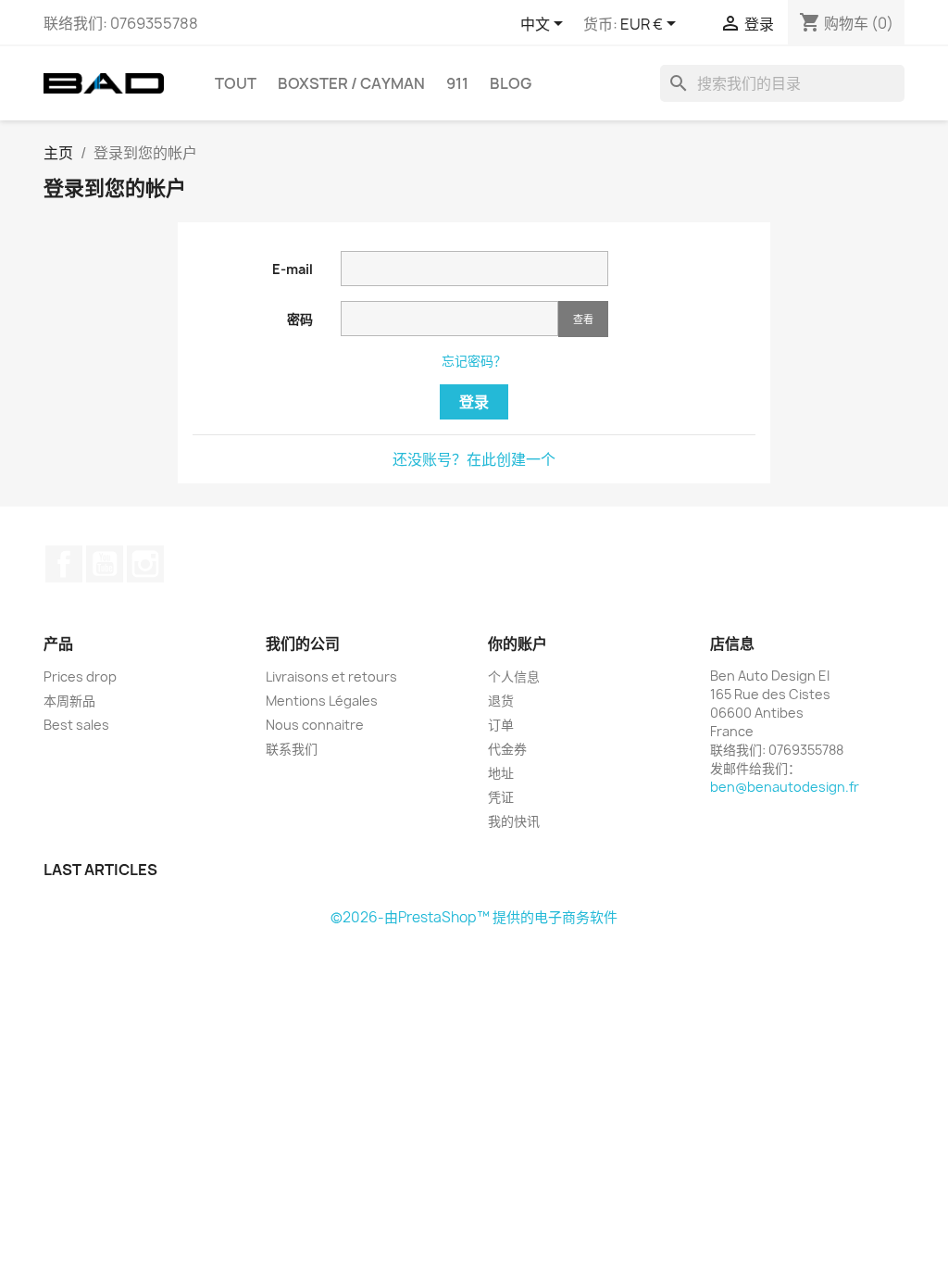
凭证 (501, 797)
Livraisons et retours (331, 676)
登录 (474, 402)
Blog (510, 83)
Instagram (145, 563)
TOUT (235, 83)
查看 (583, 319)
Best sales (76, 724)
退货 (501, 700)
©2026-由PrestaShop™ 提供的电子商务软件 (474, 917)
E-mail (292, 269)
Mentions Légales (322, 700)
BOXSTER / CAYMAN (351, 83)
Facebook (63, 563)
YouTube (104, 563)
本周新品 (69, 700)
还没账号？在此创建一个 (474, 459)
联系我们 (292, 749)
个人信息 (514, 676)
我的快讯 (514, 821)
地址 (501, 773)
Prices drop (80, 676)
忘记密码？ (474, 360)
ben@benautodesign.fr (784, 786)
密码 (300, 319)
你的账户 (517, 643)
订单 (501, 724)
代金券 (507, 749)
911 (457, 83)
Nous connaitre (315, 724)
